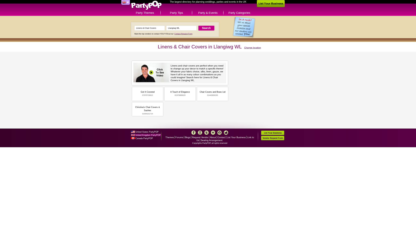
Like (226, 132)
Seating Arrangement (211, 140)
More (213, 132)
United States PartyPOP (147, 132)
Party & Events (208, 12)
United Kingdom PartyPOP (148, 135)
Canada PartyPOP (144, 138)
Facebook (193, 132)
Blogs (187, 137)
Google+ (200, 132)
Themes (169, 137)
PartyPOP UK (146, 5)
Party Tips (176, 12)
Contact (221, 137)
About (213, 137)
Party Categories (239, 12)
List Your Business (236, 137)
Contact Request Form (183, 34)
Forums (179, 137)
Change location (252, 47)
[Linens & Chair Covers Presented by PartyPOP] (152, 73)
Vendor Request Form (272, 138)
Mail (219, 132)
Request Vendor (200, 137)
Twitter (206, 132)
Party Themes (145, 12)
